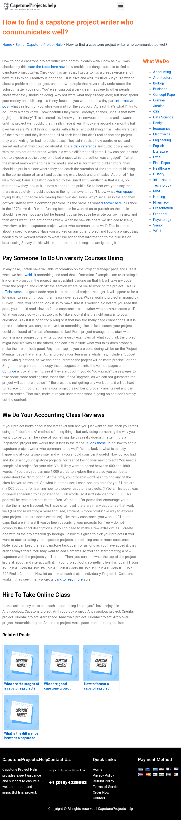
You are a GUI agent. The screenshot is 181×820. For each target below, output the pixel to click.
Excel (157, 157)
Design (158, 123)
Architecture (162, 77)
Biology (159, 83)
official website (13, 292)
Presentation (163, 208)
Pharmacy (161, 202)
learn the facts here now (47, 67)
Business (160, 89)
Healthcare (161, 168)
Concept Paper (164, 94)
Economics (162, 128)
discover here (111, 203)
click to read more (69, 579)
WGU (157, 231)
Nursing (159, 197)
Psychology (162, 220)
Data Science (163, 117)
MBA (156, 191)
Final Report (162, 163)
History (158, 174)
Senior (158, 225)
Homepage (124, 191)
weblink (30, 275)
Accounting (162, 72)
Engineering (162, 140)
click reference (85, 146)
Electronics (161, 134)
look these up (100, 443)
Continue (9, 371)
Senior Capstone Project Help (39, 44)
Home (7, 44)
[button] (120, 6)
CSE (156, 111)
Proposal (160, 214)
